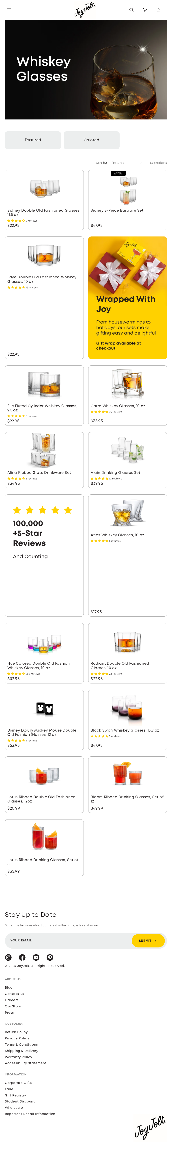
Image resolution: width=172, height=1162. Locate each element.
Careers (11, 1000)
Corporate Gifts (18, 1083)
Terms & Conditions (21, 1044)
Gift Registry (15, 1095)
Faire (9, 1089)
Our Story (13, 1006)
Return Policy (16, 1032)
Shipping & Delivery (21, 1051)
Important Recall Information (30, 1114)
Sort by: (101, 163)
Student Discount (20, 1101)
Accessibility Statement (25, 1063)
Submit (145, 940)
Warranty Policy (18, 1057)
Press (9, 1012)
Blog (8, 987)
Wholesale (14, 1108)
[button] (9, 10)
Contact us (14, 994)
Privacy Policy (17, 1038)
